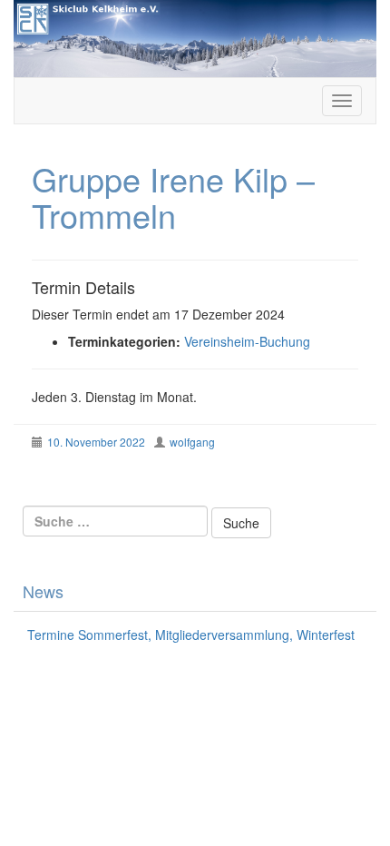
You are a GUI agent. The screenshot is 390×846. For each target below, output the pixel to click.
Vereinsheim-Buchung (247, 341)
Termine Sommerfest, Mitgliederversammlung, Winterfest (191, 634)
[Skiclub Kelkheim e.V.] (195, 36)
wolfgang (192, 441)
